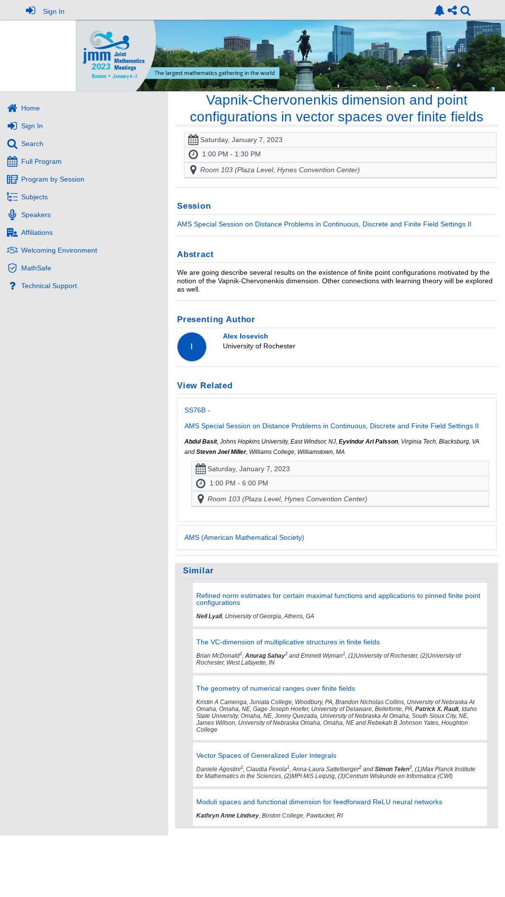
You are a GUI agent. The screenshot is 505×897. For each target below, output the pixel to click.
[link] (439, 10)
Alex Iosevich (245, 336)
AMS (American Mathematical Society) (244, 537)
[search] (465, 9)
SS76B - (331, 418)
